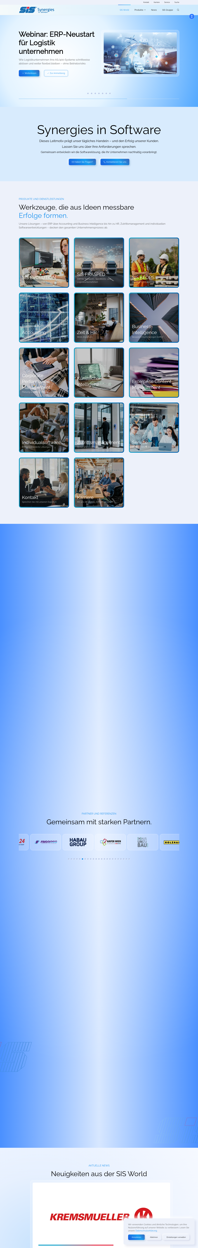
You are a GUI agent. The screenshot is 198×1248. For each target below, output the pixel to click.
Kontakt (146, 2)
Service (167, 2)
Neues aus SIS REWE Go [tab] (102, 93)
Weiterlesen (30, 81)
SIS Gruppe (167, 10)
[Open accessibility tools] (192, 16)
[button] (178, 10)
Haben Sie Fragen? (84, 162)
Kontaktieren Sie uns (116, 162)
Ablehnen (154, 1237)
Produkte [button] (139, 10)
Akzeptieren (136, 1237)
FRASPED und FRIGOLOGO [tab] (95, 93)
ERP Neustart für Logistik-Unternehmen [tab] (91, 93)
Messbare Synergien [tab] (106, 93)
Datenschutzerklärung (146, 1230)
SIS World (124, 10)
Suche (177, 2)
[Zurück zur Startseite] (36, 10)
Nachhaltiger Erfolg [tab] (110, 93)
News (154, 10)
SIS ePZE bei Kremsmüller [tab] (88, 93)
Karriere (157, 2)
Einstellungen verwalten (176, 1237)
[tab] (68, 859)
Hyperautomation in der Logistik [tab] (99, 93)
